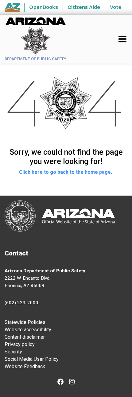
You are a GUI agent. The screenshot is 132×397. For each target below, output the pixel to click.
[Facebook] (60, 382)
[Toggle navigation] (123, 39)
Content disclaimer (25, 337)
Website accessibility (28, 330)
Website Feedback (25, 366)
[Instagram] (72, 382)
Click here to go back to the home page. (66, 172)
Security (13, 352)
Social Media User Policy (32, 359)
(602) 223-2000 (21, 303)
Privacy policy (20, 344)
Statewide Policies (25, 322)
